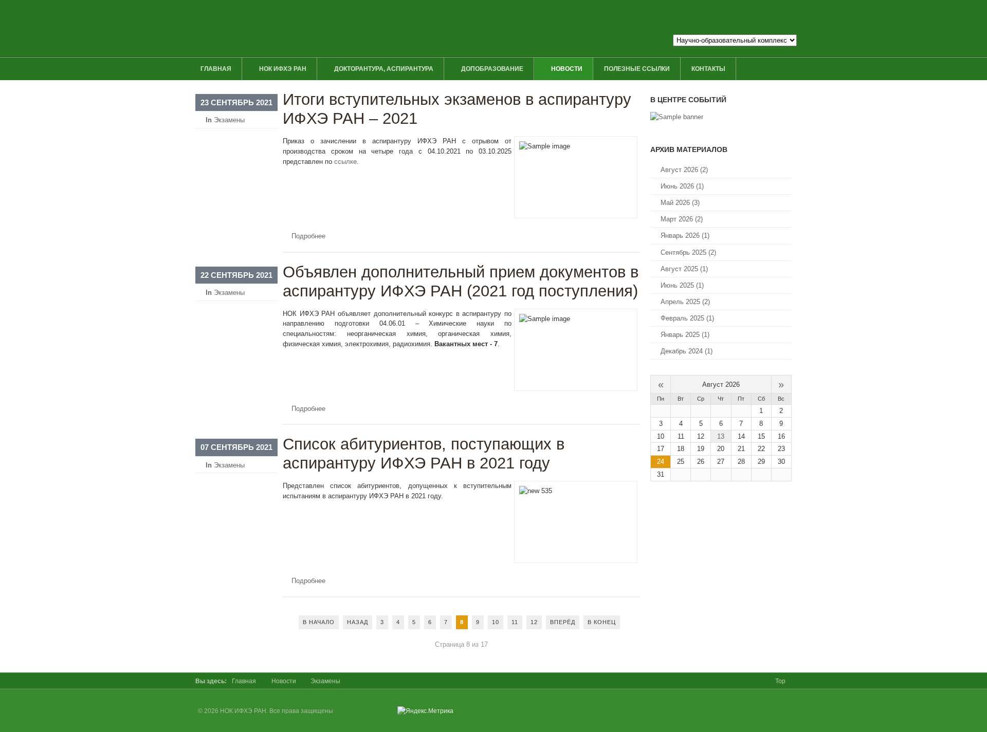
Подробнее (308, 236)
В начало (319, 622)
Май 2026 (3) (680, 203)
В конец (602, 622)
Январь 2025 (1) (685, 335)
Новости (283, 681)
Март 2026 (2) (682, 219)
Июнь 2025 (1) (682, 285)
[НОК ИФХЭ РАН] (399, 28)
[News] (676, 117)
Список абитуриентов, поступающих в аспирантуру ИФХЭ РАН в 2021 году (423, 453)
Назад (357, 622)
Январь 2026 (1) (685, 235)
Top (780, 681)
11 (514, 622)
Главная (244, 681)
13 (720, 436)
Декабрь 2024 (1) (686, 351)
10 (495, 622)
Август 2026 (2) (684, 170)
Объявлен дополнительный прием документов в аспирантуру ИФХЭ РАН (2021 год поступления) (460, 281)
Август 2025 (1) (684, 269)
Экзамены (229, 120)
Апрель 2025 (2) (685, 302)
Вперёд (562, 622)
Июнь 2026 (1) (682, 186)
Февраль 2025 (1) (687, 318)
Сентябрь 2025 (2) (688, 252)
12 (534, 622)
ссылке (345, 161)
